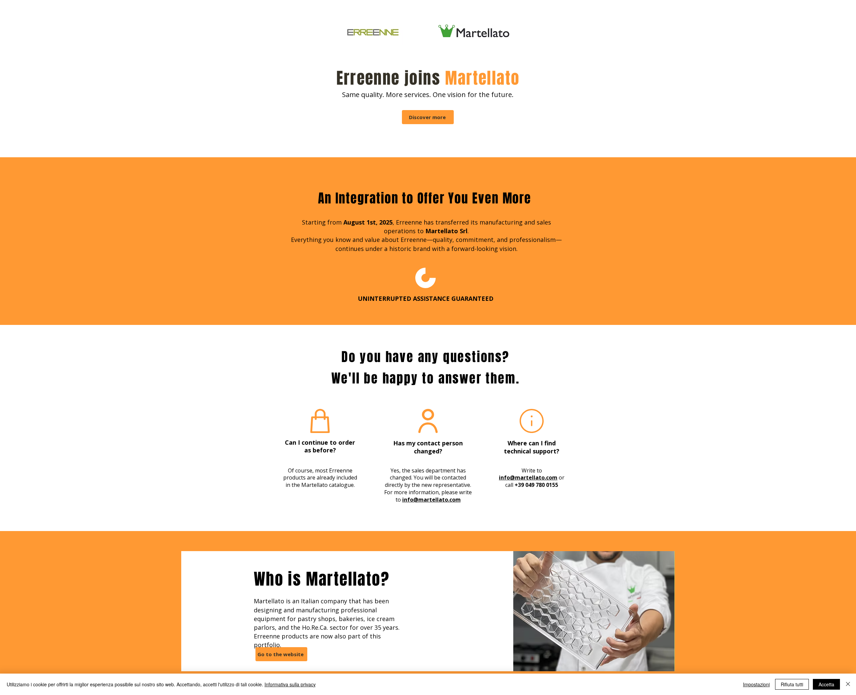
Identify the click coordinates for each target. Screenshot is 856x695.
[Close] (848, 684)
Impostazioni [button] (756, 684)
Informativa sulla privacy (290, 684)
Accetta (826, 684)
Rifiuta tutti (792, 684)
